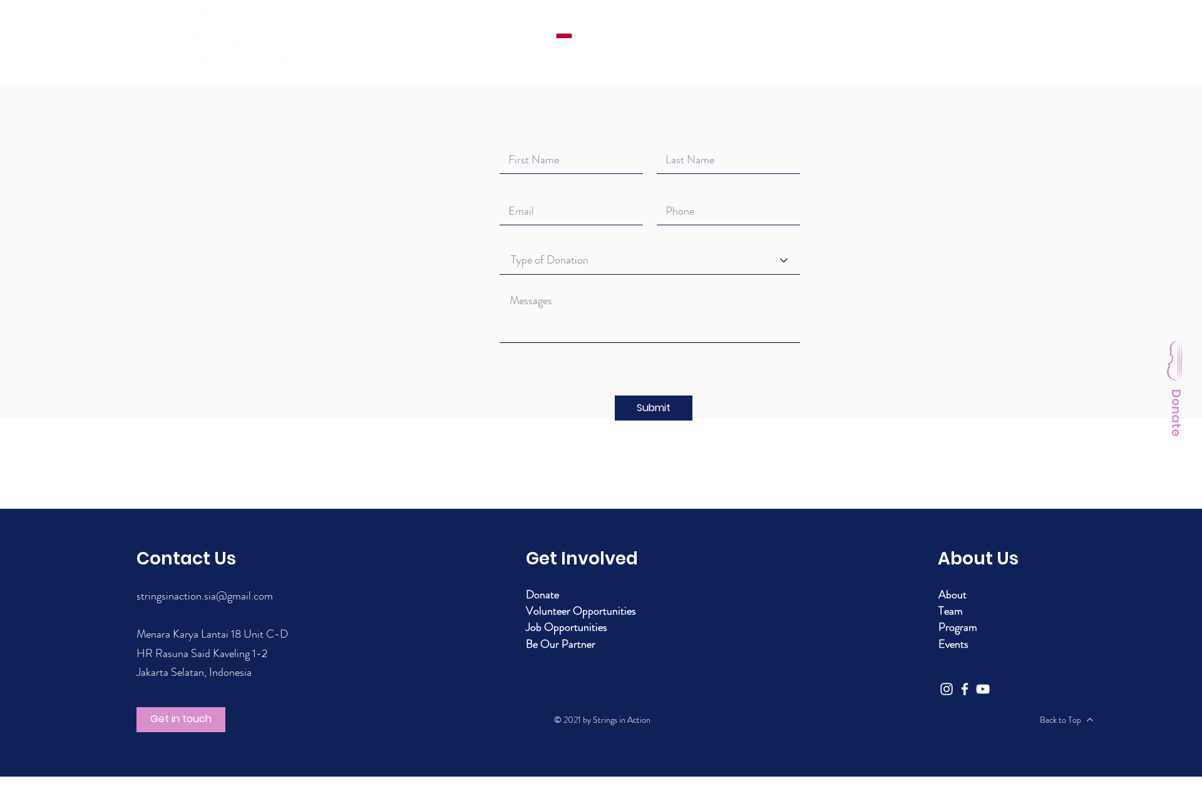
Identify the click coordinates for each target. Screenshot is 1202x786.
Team (950, 611)
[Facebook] (965, 689)
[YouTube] (983, 689)
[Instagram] (946, 689)
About (952, 594)
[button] (653, 408)
